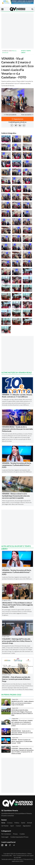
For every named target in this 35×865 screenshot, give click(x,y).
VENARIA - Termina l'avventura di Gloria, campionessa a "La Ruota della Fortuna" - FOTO (16, 465)
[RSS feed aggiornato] (2, 845)
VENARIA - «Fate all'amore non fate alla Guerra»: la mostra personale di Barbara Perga (16, 679)
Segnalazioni (27, 826)
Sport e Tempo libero (26, 51)
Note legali (4, 837)
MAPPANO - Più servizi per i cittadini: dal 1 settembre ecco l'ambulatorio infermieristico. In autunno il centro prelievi (22, 723)
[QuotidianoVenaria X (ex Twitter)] (6, 845)
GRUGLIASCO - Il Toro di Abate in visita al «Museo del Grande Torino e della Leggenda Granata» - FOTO (17, 605)
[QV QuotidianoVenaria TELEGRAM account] (14, 845)
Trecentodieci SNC (7, 855)
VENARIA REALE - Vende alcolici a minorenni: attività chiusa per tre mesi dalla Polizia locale (17, 429)
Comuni (18, 826)
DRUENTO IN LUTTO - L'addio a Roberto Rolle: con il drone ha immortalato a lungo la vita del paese (22, 703)
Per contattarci (6, 834)
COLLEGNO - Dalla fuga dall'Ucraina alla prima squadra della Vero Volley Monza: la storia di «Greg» (17, 641)
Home (3, 823)
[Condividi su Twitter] (15, 125)
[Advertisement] (17, 30)
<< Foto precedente (10, 114)
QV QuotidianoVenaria (20, 853)
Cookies (22, 834)
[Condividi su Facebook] (11, 125)
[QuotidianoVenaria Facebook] (10, 845)
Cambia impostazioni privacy (19, 837)
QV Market (4, 826)
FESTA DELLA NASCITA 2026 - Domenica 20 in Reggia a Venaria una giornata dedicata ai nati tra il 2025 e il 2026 (22, 712)
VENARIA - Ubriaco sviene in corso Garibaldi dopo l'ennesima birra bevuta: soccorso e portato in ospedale (16, 496)
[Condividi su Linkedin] (19, 125)
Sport (12, 826)
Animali (29, 823)
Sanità (23, 823)
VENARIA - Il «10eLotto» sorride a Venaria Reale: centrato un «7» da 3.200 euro (17, 396)
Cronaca (9, 823)
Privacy (15, 834)
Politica (16, 823)
